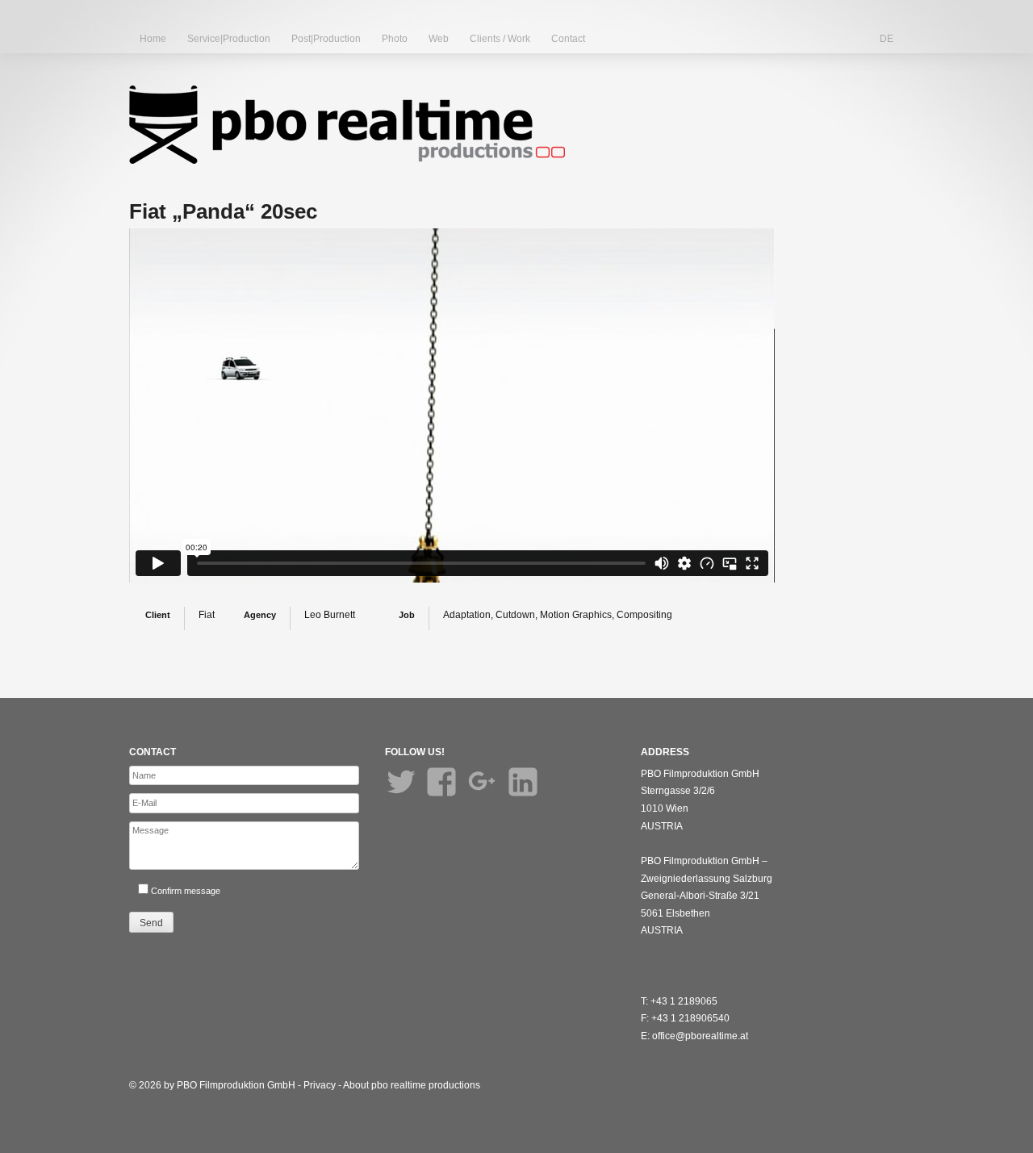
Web (439, 38)
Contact (568, 38)
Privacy (319, 1085)
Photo (395, 38)
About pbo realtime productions (411, 1085)
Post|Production (326, 38)
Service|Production (228, 38)
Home (153, 38)
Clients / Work (500, 38)
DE (886, 38)
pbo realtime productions (347, 125)
